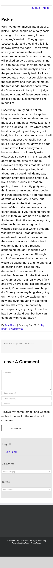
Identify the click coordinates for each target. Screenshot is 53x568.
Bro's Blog (10, 451)
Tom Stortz (11, 325)
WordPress (25, 543)
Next (46, 7)
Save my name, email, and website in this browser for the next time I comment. (25, 416)
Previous (34, 7)
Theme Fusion (36, 543)
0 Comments (16, 328)
